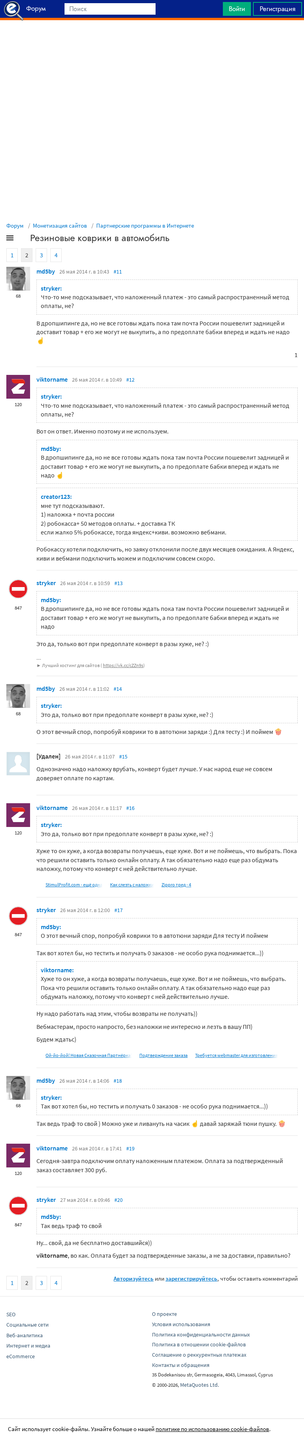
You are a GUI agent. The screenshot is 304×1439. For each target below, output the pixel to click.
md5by (45, 271)
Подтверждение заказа (163, 1055)
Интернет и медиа (28, 1345)
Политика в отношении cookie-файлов (199, 1344)
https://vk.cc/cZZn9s (123, 665)
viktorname (52, 379)
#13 (118, 583)
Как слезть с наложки (132, 885)
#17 (118, 910)
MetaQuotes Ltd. (199, 1384)
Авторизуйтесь (134, 1278)
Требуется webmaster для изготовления (236, 1055)
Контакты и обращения (180, 1365)
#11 (118, 271)
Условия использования (181, 1324)
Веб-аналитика (24, 1335)
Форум (15, 225)
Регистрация (277, 8)
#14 (118, 688)
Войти (237, 8)
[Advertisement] (152, 40)
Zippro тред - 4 (176, 885)
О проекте (164, 1313)
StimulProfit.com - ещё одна (74, 885)
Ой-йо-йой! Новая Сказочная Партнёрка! (89, 1055)
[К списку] (23, 239)
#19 (130, 1148)
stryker (46, 583)
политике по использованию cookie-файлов (212, 1429)
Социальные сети (27, 1324)
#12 (130, 379)
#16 (130, 808)
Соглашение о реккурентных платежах (199, 1354)
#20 (118, 1199)
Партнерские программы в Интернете (145, 225)
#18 (118, 1080)
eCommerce (20, 1356)
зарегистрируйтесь (191, 1278)
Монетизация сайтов (60, 225)
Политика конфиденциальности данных (201, 1334)
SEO (10, 1314)
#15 (123, 756)
